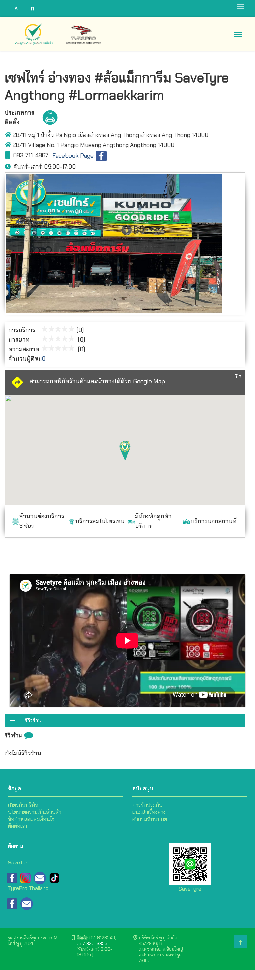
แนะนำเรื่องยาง (149, 812)
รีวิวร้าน (33, 720)
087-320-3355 (92, 943)
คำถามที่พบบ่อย (149, 819)
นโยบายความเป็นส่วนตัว (34, 812)
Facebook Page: (74, 156)
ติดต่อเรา (17, 826)
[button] (125, 451)
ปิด (238, 376)
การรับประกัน (147, 805)
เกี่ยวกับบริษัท (23, 805)
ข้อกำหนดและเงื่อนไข (31, 819)
